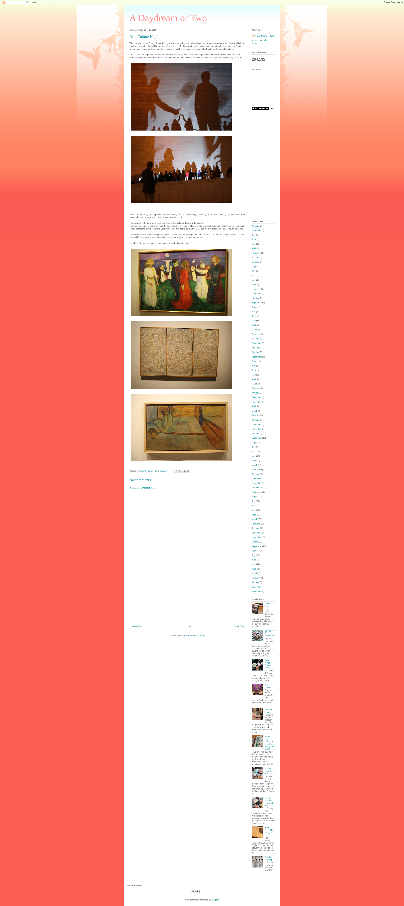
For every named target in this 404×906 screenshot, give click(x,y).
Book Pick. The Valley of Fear (269, 831)
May (254, 244)
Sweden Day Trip (268, 858)
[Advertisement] (187, 592)
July (253, 235)
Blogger (215, 900)
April (254, 248)
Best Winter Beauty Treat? (268, 664)
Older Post (239, 626)
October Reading (268, 710)
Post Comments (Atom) (194, 636)
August (255, 266)
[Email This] (175, 471)
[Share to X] (181, 471)
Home (188, 626)
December (256, 293)
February (256, 253)
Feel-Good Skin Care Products (269, 771)
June (254, 239)
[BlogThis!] (178, 471)
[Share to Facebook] (184, 471)
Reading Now (268, 604)
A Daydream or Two (168, 18)
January (255, 226)
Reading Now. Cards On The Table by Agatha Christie (269, 742)
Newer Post (137, 626)
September (257, 302)
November (256, 230)
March (254, 329)
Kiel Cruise (267, 686)
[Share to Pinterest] (187, 471)
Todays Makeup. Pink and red (269, 802)
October (255, 262)
